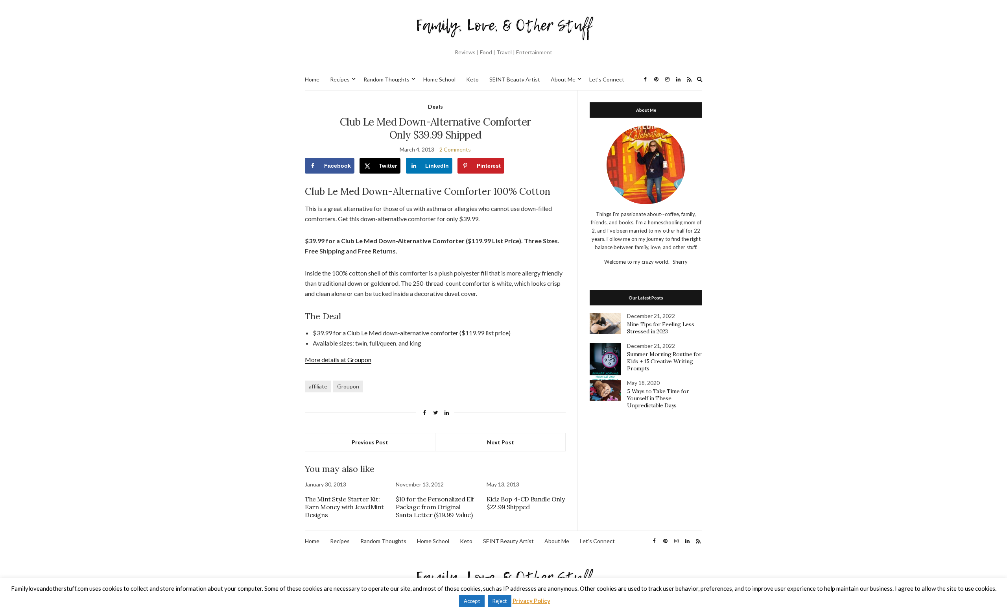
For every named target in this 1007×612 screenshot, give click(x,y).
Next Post (500, 442)
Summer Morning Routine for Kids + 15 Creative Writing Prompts (664, 361)
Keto (472, 79)
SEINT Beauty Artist (514, 79)
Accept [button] (472, 601)
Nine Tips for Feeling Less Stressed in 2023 (660, 328)
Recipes (340, 79)
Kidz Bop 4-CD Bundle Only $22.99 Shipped (525, 503)
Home (312, 79)
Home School (439, 79)
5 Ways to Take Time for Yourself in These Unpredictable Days (658, 398)
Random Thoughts (386, 79)
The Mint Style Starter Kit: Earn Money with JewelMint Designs (344, 507)
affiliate (318, 386)
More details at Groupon (338, 359)
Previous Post (370, 442)
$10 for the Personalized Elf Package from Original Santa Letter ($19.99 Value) (435, 507)
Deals (435, 106)
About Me (563, 79)
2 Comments (455, 149)
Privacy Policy (531, 600)
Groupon (348, 386)
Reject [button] (499, 601)
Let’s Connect (606, 79)
